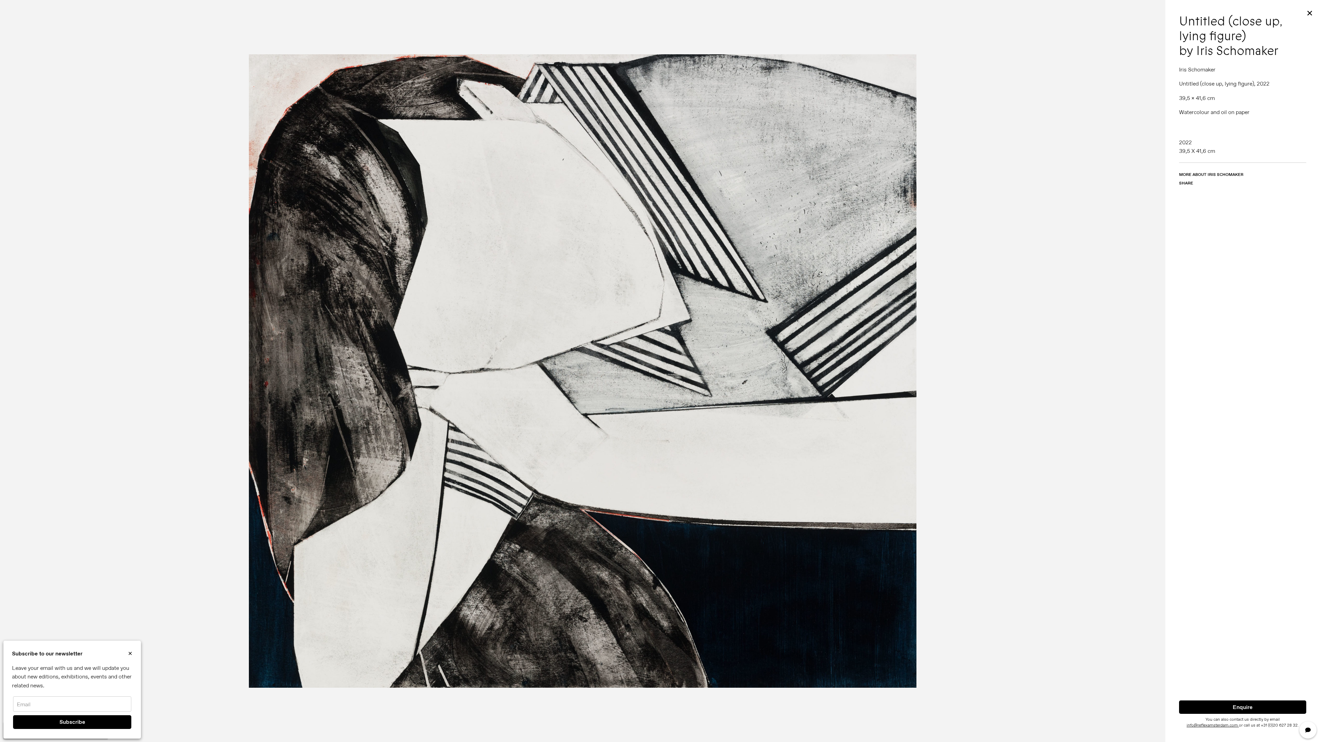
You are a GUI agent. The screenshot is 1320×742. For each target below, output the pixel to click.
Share (1186, 183)
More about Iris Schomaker (1211, 174)
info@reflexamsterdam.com (1213, 725)
